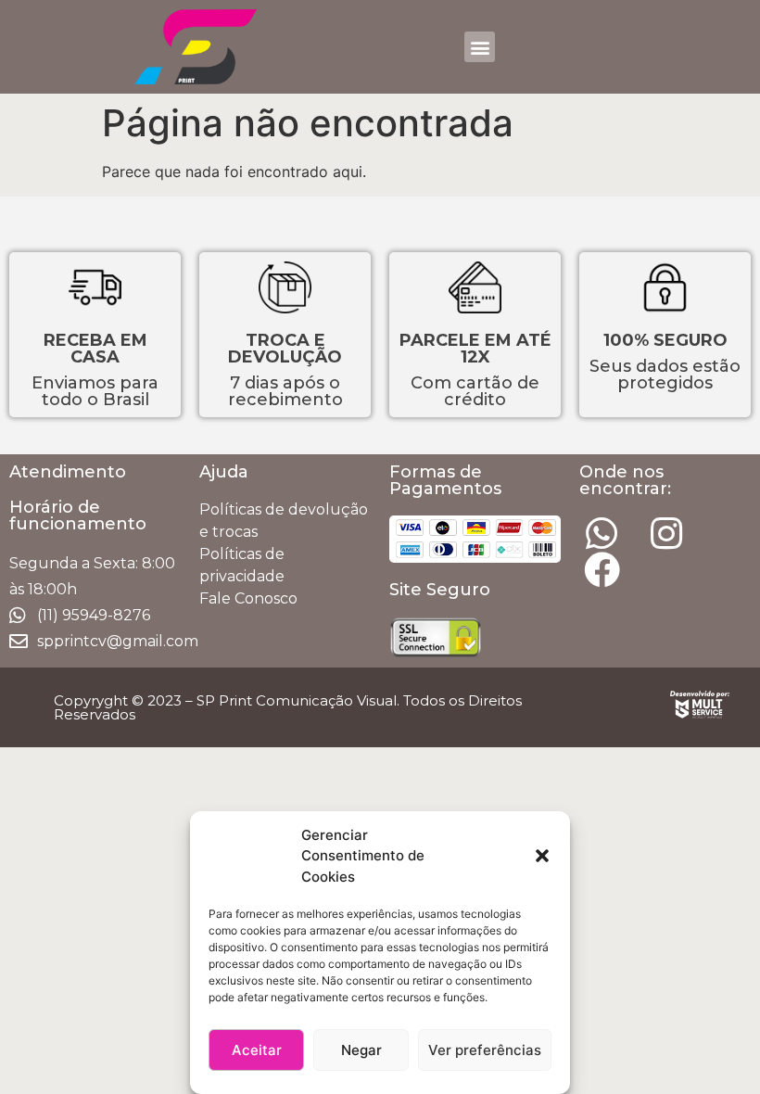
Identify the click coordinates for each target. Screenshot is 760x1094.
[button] (542, 855)
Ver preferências (484, 1050)
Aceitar (257, 1050)
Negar (361, 1050)
